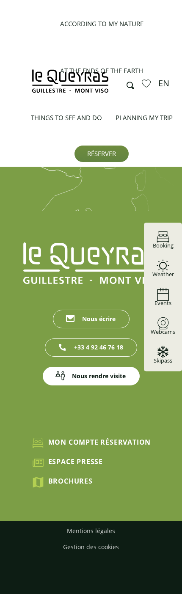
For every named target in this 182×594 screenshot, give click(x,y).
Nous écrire (99, 319)
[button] (127, 83)
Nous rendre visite (99, 376)
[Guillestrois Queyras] (70, 85)
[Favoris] (147, 83)
